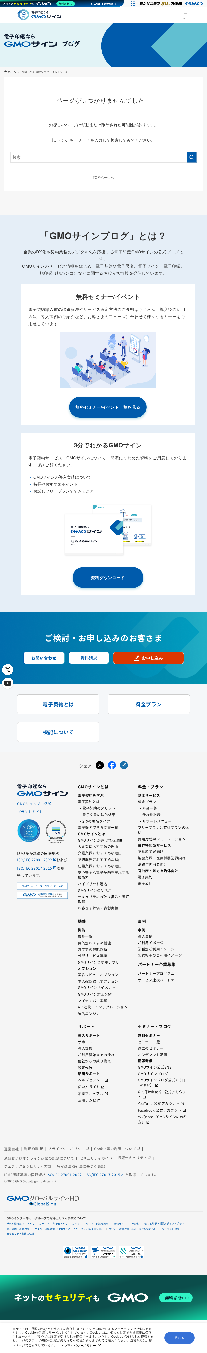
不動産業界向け (151, 851)
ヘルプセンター (91, 1079)
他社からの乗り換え (94, 1060)
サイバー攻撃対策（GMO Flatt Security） (133, 1229)
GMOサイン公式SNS (154, 1067)
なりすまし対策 (170, 1229)
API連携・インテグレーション (103, 1006)
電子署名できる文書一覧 (98, 827)
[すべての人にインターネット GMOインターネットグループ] (172, 3)
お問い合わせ (44, 658)
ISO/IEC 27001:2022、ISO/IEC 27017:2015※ (86, 1174)
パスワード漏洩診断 (97, 1224)
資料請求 (89, 658)
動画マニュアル (91, 1093)
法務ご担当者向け (152, 864)
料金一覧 (149, 808)
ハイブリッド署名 (92, 883)
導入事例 (145, 936)
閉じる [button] (179, 1338)
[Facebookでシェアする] (112, 766)
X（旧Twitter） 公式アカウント (162, 1094)
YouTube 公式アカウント (158, 1103)
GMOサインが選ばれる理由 (100, 840)
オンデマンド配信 (152, 1054)
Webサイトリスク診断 (126, 1224)
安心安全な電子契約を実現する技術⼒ (103, 875)
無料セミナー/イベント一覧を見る (107, 407)
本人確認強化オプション (98, 981)
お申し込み (148, 657)
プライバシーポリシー (80, 1345)
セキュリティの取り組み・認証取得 (103, 899)
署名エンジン (89, 1013)
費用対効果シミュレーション (162, 838)
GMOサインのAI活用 (95, 890)
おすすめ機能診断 (92, 949)
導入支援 (85, 1048)
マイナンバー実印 (92, 1000)
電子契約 (145, 876)
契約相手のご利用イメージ (160, 955)
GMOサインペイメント (96, 987)
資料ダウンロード (108, 577)
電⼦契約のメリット (98, 808)
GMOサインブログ (153, 1073)
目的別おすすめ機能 (94, 942)
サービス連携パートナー (158, 979)
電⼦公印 (145, 883)
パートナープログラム (156, 973)
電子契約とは (89, 801)
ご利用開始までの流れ (96, 1054)
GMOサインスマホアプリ (98, 962)
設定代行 (85, 1067)
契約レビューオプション (98, 974)
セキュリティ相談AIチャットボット (164, 1223)
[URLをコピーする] (124, 766)
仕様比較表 (151, 814)
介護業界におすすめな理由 (100, 852)
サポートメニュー (157, 821)
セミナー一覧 (149, 1041)
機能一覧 (85, 936)
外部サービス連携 (92, 955)
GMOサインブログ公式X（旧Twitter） (161, 1082)
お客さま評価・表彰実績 (98, 907)
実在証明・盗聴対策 (18, 1229)
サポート (85, 1041)
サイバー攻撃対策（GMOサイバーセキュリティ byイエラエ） (69, 1229)
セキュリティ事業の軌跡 (20, 1233)
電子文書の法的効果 (98, 814)
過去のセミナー (151, 1048)
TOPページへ (103, 177)
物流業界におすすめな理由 (100, 859)
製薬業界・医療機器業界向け (162, 858)
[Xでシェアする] (100, 766)
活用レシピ (87, 1100)
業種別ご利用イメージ (156, 948)
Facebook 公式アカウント (160, 1110)
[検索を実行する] (192, 157)
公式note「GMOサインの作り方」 (162, 1119)
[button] (103, 1252)
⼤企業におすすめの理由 (98, 846)
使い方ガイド (89, 1086)
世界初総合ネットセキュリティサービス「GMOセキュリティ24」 (43, 1224)
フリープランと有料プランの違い (163, 830)
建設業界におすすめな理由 (100, 865)
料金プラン (147, 801)
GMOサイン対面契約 (95, 994)
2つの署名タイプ (96, 821)
